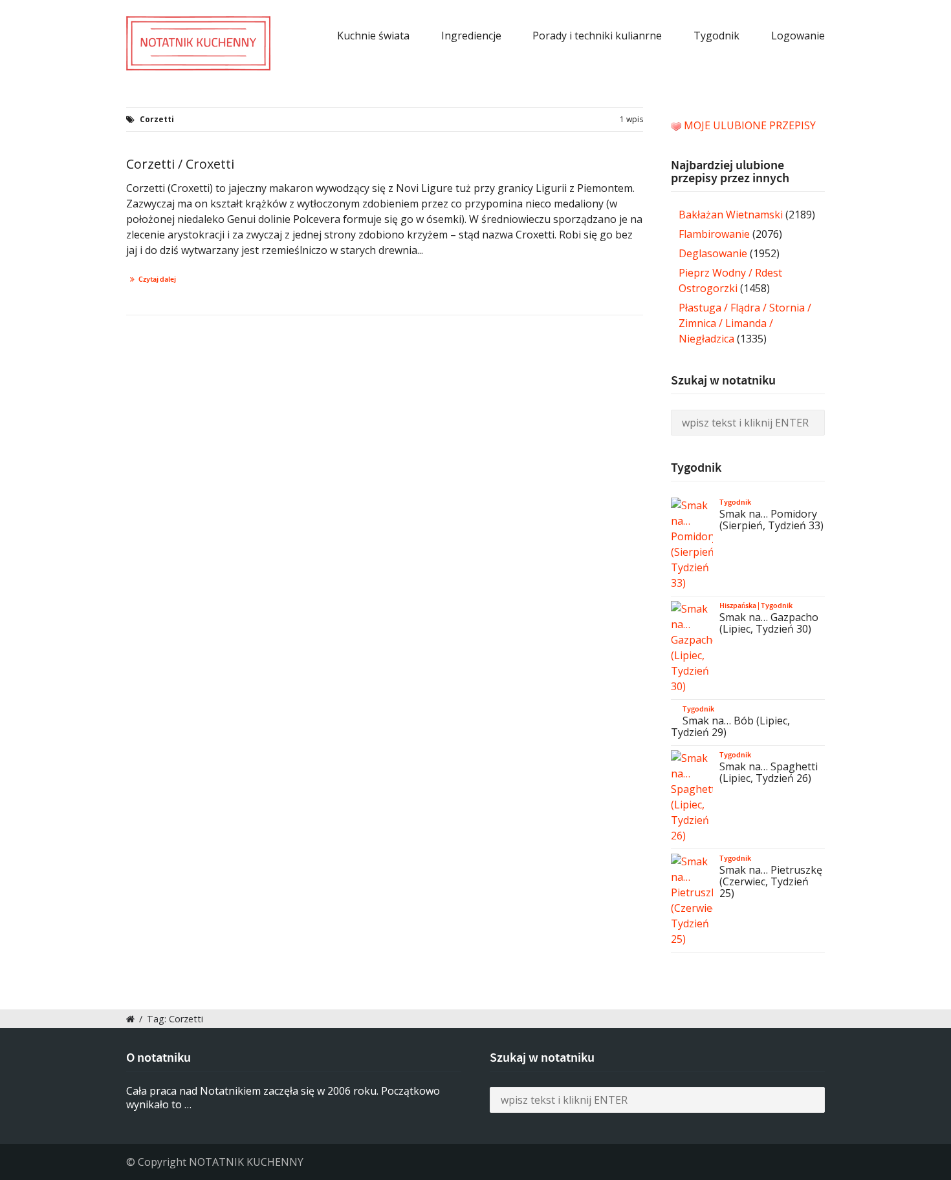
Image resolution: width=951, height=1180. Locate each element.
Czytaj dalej (157, 279)
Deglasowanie (713, 253)
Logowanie (798, 35)
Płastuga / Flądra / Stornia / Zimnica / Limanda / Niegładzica (745, 323)
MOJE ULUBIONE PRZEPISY (750, 125)
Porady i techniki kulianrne (597, 35)
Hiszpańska (737, 605)
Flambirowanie (714, 234)
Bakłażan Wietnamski (731, 214)
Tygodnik (716, 35)
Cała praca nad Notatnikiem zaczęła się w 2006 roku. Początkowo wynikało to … (283, 1098)
